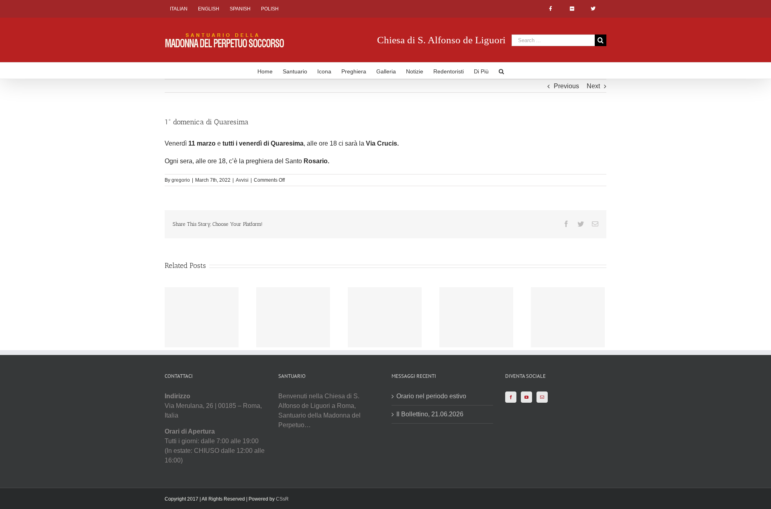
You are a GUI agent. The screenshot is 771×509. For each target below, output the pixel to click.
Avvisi (242, 180)
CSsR (282, 499)
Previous (566, 86)
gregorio (180, 180)
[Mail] (542, 397)
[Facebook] (510, 397)
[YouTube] (526, 397)
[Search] (501, 71)
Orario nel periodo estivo (431, 396)
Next (593, 86)
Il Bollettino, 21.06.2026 (429, 414)
